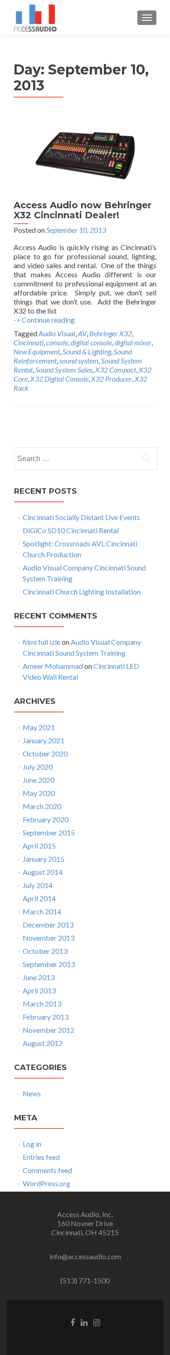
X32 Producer (111, 378)
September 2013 (49, 964)
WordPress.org (46, 1183)
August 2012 (43, 1043)
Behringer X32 (110, 333)
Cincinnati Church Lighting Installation (82, 591)
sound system (78, 360)
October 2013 (45, 951)
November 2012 (48, 1030)
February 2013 (45, 1016)
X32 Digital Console (59, 378)
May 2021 (39, 727)
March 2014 (42, 911)
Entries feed (41, 1157)
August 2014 (43, 872)
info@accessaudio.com (85, 1256)
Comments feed (47, 1170)
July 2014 (38, 885)
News (32, 1093)
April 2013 (39, 990)
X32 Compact (115, 369)
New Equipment (37, 351)
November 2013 (48, 937)
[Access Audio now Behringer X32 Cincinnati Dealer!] (85, 154)
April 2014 (39, 898)
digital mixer (133, 342)
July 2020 (38, 766)
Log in (32, 1143)
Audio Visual (57, 333)
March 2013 (42, 1003)
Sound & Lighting (87, 351)
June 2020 (38, 780)
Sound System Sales (63, 369)
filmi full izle (41, 642)
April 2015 (39, 845)
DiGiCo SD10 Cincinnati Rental (71, 530)
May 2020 (39, 793)
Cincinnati (29, 342)
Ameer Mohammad (53, 666)
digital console (91, 342)
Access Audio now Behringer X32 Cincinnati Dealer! (82, 210)
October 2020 (45, 753)
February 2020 (45, 819)
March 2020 (42, 806)
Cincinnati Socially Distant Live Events (81, 517)
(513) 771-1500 (85, 1280)
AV (82, 333)
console (57, 342)
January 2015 (43, 858)
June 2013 (38, 977)
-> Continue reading (44, 319)
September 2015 (49, 832)
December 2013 (48, 924)
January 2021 (43, 740)
